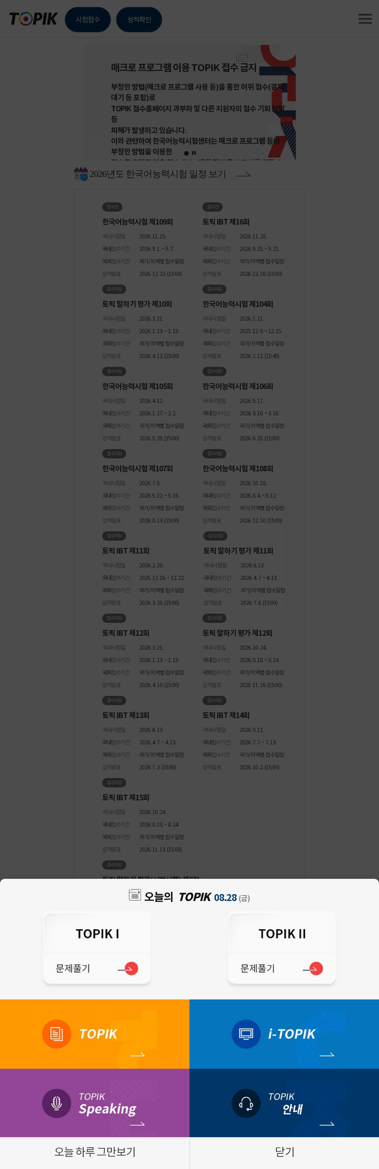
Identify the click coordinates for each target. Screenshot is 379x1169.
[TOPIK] (95, 1034)
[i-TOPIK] (284, 1034)
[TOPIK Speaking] (95, 1103)
